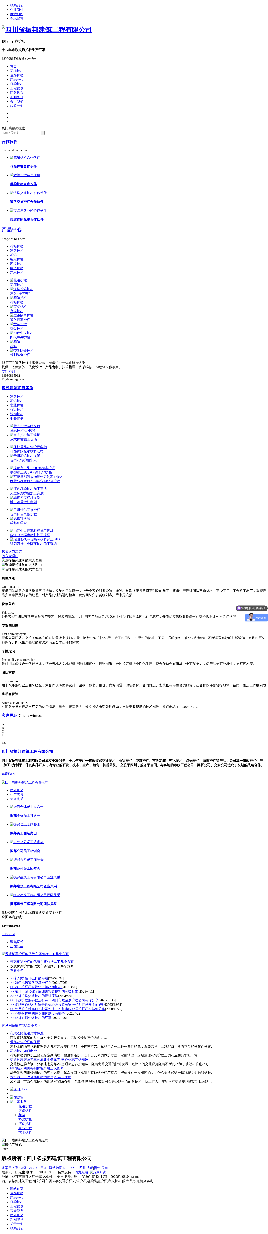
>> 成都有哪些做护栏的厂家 (31, 1018)
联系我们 (16, 5)
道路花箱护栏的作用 (25, 1042)
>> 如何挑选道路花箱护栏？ (31, 982)
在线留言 (16, 18)
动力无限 (81, 1172)
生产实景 (16, 794)
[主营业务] (18, 1102)
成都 (89, 1168)
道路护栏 (16, 75)
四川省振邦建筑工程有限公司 (27, 751)
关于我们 (16, 101)
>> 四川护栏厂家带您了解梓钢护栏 (36, 987)
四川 (82, 1168)
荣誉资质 (16, 799)
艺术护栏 (16, 272)
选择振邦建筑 (12, 551)
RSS (66, 1168)
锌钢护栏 (16, 414)
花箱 (13, 255)
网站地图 (16, 14)
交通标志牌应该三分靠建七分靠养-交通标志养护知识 (49, 1059)
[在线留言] (18, 1097)
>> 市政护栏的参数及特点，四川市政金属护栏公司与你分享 (54, 1000)
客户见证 (10, 715)
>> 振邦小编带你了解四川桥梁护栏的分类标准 (44, 991)
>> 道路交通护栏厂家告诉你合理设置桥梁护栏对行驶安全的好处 (57, 1004)
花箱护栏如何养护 (23, 1051)
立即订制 (8, 934)
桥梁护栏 (16, 84)
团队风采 (16, 92)
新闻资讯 (16, 97)
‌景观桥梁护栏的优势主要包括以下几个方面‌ (42, 961)
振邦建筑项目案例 (18, 388)
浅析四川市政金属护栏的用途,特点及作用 (40, 1077)
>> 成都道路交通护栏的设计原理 (34, 996)
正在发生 (16, 946)
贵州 (97, 1168)
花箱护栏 (16, 71)
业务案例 (16, 418)
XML (74, 1168)
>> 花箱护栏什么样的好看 (29, 978)
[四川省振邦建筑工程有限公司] (47, 29)
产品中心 (16, 79)
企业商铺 (16, 9)
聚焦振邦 (16, 942)
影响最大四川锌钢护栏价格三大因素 (37, 1068)
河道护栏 (16, 263)
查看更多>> (8, 773)
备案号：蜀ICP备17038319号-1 (24, 1168)
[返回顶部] (18, 1089)
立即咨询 (8, 371)
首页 (13, 66)
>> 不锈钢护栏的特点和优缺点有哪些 (38, 1013)
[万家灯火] (97, 1172)
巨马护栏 (16, 268)
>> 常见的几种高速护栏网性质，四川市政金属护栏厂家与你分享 (57, 1009)
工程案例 (16, 88)
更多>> (36, 1025)
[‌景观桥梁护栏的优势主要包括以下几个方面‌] (35, 954)
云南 (104, 1168)
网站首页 (16, 1189)
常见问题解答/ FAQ (16, 1025)
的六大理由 (10, 556)
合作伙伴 (10, 141)
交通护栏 (16, 405)
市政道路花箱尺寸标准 (27, 1033)
